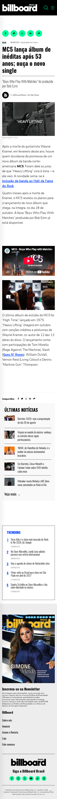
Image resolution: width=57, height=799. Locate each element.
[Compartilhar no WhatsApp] (22, 33)
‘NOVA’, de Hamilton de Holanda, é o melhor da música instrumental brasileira (34, 451)
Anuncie (6, 726)
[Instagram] (18, 778)
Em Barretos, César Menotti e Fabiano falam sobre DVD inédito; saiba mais (33, 467)
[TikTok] (37, 778)
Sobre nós (7, 720)
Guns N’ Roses (13, 355)
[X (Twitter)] (24, 778)
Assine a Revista (10, 732)
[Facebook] (12, 778)
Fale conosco (8, 744)
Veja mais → (12, 494)
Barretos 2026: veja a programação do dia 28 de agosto (34, 420)
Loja (4, 738)
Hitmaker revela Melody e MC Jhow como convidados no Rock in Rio (33, 483)
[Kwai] (44, 778)
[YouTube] (31, 778)
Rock (4, 42)
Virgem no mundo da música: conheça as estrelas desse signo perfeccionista (34, 436)
